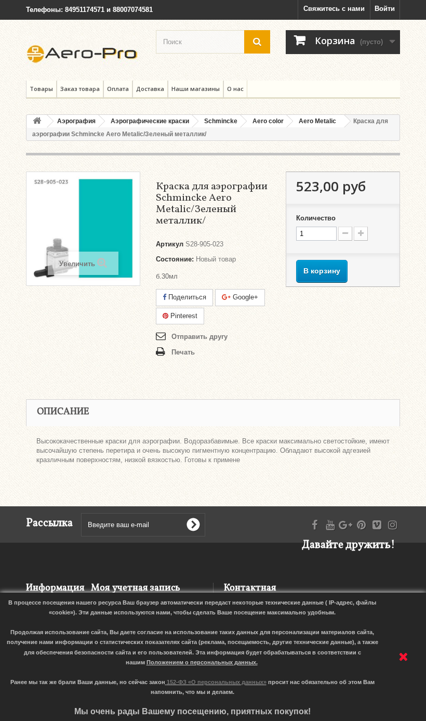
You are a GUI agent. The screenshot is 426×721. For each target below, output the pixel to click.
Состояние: (175, 259)
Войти (385, 8)
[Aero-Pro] (83, 54)
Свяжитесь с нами (334, 8)
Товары (41, 89)
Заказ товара (80, 89)
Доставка (150, 89)
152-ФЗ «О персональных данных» (217, 682)
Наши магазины (195, 89)
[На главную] (37, 121)
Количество (316, 218)
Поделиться (186, 297)
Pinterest (182, 316)
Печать (183, 352)
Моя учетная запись (135, 588)
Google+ (244, 297)
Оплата (118, 89)
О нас (235, 89)
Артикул (169, 244)
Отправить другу (199, 336)
